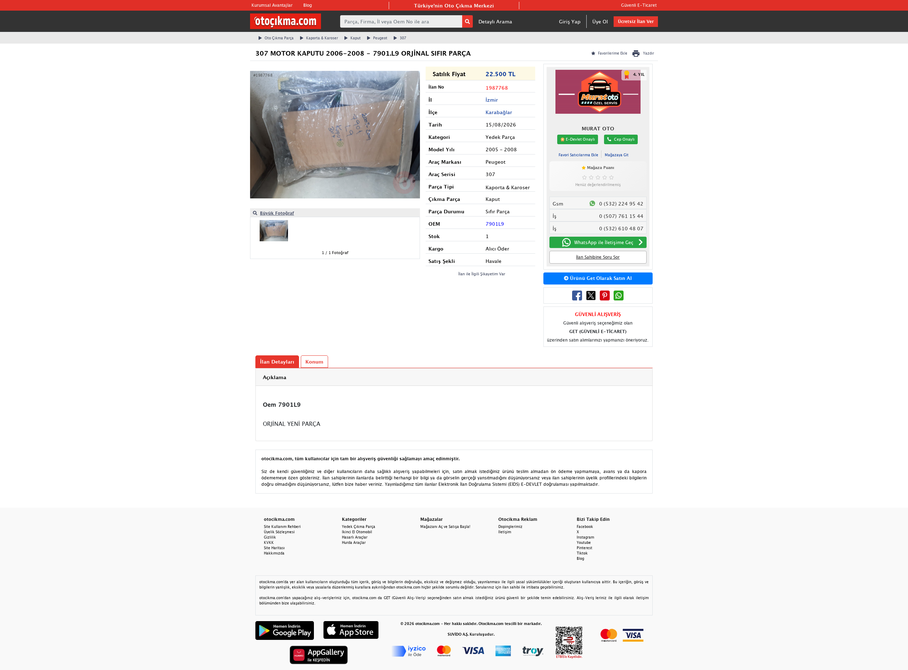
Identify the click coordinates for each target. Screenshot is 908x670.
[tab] (454, 377)
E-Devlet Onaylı (580, 139)
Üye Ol (600, 21)
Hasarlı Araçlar (354, 537)
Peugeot (380, 38)
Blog (307, 5)
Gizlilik (270, 537)
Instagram (585, 537)
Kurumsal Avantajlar (272, 5)
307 (403, 38)
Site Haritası (274, 548)
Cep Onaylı (624, 139)
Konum (314, 362)
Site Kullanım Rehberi (282, 526)
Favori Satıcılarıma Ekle (578, 155)
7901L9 (495, 224)
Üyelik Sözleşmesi (279, 532)
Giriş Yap (570, 21)
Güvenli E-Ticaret (639, 5)
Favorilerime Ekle (612, 53)
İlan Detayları (277, 362)
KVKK (269, 542)
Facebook (585, 526)
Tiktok (582, 553)
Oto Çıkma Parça (279, 38)
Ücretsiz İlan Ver (636, 21)
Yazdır (648, 53)
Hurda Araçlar (354, 542)
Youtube (584, 542)
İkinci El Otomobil (357, 532)
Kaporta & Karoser (322, 38)
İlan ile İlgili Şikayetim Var (481, 273)
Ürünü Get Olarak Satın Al (600, 278)
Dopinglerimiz (510, 526)
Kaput (355, 38)
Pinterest (584, 548)
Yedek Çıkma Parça (358, 526)
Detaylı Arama (495, 21)
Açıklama (274, 377)
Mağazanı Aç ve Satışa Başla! (445, 526)
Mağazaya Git (617, 155)
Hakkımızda (274, 553)
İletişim (504, 532)
